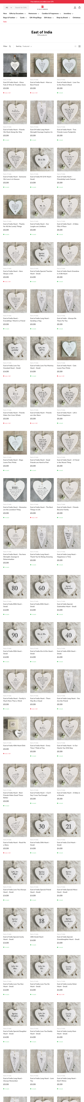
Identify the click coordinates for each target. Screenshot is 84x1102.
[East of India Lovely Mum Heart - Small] (69, 1014)
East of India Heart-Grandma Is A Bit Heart (68, 272)
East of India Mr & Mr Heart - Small (41, 178)
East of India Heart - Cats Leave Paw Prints (66, 366)
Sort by (18, 46)
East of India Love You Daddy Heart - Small (41, 1032)
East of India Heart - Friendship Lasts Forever (66, 178)
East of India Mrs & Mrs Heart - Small (42, 652)
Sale (5, 22)
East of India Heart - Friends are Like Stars (41, 414)
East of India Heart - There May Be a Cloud (40, 699)
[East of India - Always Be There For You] (69, 301)
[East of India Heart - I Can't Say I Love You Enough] (42, 775)
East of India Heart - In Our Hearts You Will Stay (67, 746)
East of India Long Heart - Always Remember (13, 1079)
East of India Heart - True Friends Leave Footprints (66, 131)
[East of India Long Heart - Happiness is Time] (69, 537)
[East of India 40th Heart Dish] (15, 728)
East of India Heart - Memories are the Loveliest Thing (15, 508)
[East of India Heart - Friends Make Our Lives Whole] (15, 395)
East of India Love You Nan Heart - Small (13, 985)
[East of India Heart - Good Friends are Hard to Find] (42, 443)
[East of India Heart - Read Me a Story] (15, 825)
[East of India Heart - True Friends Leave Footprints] (69, 112)
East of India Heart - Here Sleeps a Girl (13, 272)
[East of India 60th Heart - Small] (42, 587)
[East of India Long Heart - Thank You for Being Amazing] (42, 537)
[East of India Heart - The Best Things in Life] (42, 490)
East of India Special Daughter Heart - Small (14, 1032)
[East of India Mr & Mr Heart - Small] (42, 159)
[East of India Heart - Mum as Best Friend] (42, 65)
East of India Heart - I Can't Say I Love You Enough (40, 794)
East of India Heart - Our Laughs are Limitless (39, 225)
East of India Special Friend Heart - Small (40, 891)
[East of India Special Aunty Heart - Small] (15, 919)
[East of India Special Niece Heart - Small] (69, 872)
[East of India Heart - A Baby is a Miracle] (69, 775)
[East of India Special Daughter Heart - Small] (15, 1014)
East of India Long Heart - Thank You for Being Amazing (41, 555)
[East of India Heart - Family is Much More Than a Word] (15, 681)
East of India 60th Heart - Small (40, 605)
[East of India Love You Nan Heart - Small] (15, 967)
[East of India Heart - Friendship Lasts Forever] (69, 159)
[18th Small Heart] (42, 919)
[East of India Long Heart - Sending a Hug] (42, 301)
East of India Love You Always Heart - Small (14, 891)
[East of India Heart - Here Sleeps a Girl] (15, 254)
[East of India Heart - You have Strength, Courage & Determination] (15, 537)
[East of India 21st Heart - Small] (69, 825)
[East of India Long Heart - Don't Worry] (69, 1061)
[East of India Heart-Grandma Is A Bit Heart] (69, 254)
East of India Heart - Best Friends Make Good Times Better (13, 795)
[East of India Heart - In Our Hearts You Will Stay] (69, 728)
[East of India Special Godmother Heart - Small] (69, 587)
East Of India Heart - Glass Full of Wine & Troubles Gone (14, 83)
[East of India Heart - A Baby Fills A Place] (69, 207)
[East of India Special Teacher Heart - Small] (42, 254)
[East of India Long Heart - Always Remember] (15, 1061)
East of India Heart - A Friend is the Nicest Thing (68, 461)
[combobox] (16, 7)
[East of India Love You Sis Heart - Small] (42, 967)
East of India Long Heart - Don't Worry (67, 1079)
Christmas (76, 17)
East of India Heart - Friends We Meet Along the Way (14, 131)
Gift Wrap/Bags (36, 17)
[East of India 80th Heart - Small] (15, 587)
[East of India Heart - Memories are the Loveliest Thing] (15, 490)
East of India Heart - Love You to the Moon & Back (68, 83)
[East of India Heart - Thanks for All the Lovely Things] (15, 207)
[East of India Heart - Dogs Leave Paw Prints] (15, 443)
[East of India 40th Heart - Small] (69, 634)
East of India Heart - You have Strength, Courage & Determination (14, 556)
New (5, 13)
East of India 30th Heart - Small (40, 843)
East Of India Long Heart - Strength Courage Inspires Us (41, 131)
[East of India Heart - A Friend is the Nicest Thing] (69, 443)
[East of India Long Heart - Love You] (42, 1061)
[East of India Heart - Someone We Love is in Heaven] (15, 159)
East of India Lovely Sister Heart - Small (67, 985)
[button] (79, 7)
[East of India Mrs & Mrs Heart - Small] (42, 634)
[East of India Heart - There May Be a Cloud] (42, 681)
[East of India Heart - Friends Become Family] (69, 490)
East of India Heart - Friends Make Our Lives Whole (14, 414)
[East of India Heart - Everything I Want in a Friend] (15, 301)
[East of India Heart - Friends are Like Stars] (42, 395)
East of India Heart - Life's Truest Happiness (67, 414)
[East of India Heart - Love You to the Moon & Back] (69, 65)
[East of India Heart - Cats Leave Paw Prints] (69, 348)
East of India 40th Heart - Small (66, 652)
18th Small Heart (36, 937)
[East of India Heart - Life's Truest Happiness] (69, 395)
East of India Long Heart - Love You (42, 1079)
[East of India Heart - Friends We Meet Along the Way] (15, 112)
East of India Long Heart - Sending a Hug (40, 319)
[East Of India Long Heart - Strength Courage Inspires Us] (42, 112)
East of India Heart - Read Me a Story (14, 843)
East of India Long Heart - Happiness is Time (67, 555)
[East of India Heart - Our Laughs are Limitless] (42, 207)
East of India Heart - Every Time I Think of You (40, 746)
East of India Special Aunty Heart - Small (13, 938)
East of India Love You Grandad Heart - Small (12, 366)
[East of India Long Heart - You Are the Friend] (69, 681)
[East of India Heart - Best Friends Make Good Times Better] (15, 775)
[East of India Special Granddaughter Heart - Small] (69, 919)
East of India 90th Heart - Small (13, 652)
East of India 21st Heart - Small (66, 843)
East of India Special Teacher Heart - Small (41, 272)
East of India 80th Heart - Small (13, 605)
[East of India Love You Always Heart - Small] (15, 872)
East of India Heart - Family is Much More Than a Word (14, 699)
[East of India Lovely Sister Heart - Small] (69, 967)
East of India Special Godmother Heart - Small (66, 605)
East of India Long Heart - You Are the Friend (68, 699)
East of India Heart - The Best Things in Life (41, 508)
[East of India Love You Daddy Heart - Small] (42, 1014)
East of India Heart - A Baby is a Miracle (68, 794)
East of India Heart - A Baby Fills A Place (67, 225)
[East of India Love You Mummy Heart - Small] (42, 348)
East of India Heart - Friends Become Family (67, 508)
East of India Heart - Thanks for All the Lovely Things (14, 225)
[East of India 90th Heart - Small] (15, 634)
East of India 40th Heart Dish (14, 745)
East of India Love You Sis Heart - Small (40, 985)
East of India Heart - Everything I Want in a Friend (14, 319)
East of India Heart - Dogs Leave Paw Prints (13, 461)
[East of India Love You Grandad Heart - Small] (15, 348)
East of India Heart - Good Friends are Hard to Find (40, 461)
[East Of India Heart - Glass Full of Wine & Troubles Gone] (15, 65)
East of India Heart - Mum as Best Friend (41, 83)
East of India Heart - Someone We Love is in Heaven (14, 178)
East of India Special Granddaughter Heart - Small (68, 938)
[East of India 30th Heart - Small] (42, 825)
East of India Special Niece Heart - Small (67, 891)
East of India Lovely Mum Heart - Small (66, 1032)
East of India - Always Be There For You (66, 319)
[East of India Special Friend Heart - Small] (42, 872)
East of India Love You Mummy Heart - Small (41, 366)
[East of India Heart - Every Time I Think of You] (42, 728)
